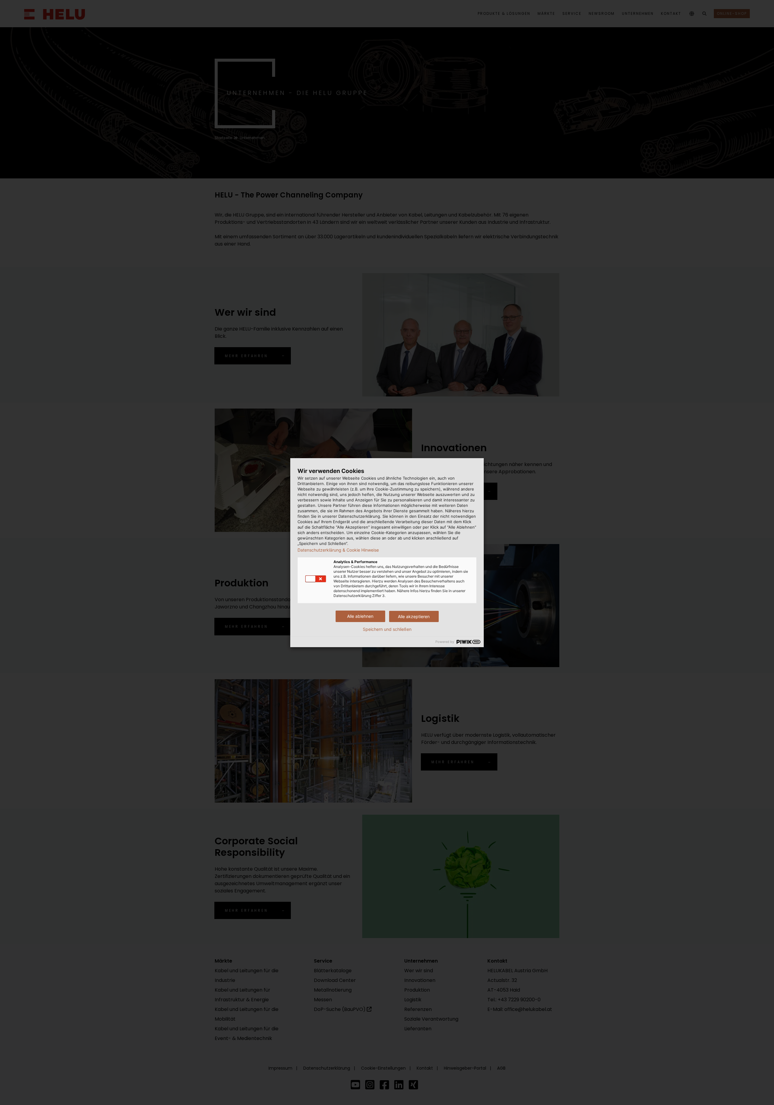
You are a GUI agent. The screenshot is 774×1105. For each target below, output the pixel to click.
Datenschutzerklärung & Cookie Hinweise (338, 550)
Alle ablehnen (360, 616)
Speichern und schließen (387, 629)
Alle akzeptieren (414, 616)
